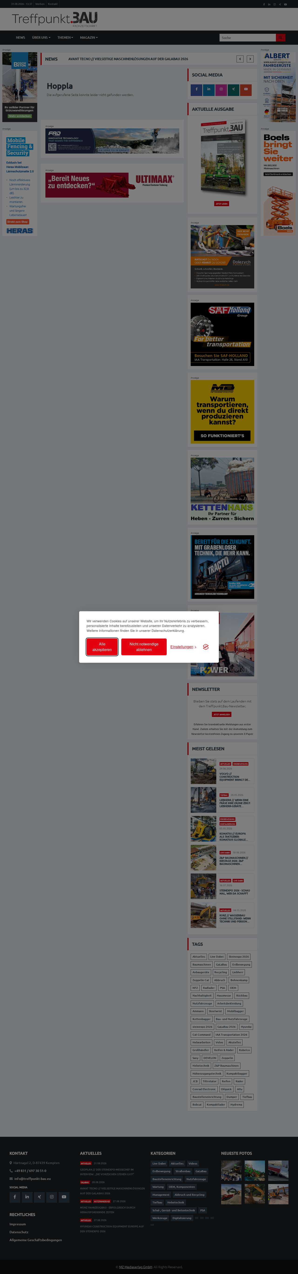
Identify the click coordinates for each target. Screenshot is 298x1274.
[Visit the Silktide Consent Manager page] (205, 647)
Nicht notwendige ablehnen (144, 646)
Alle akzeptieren (102, 646)
